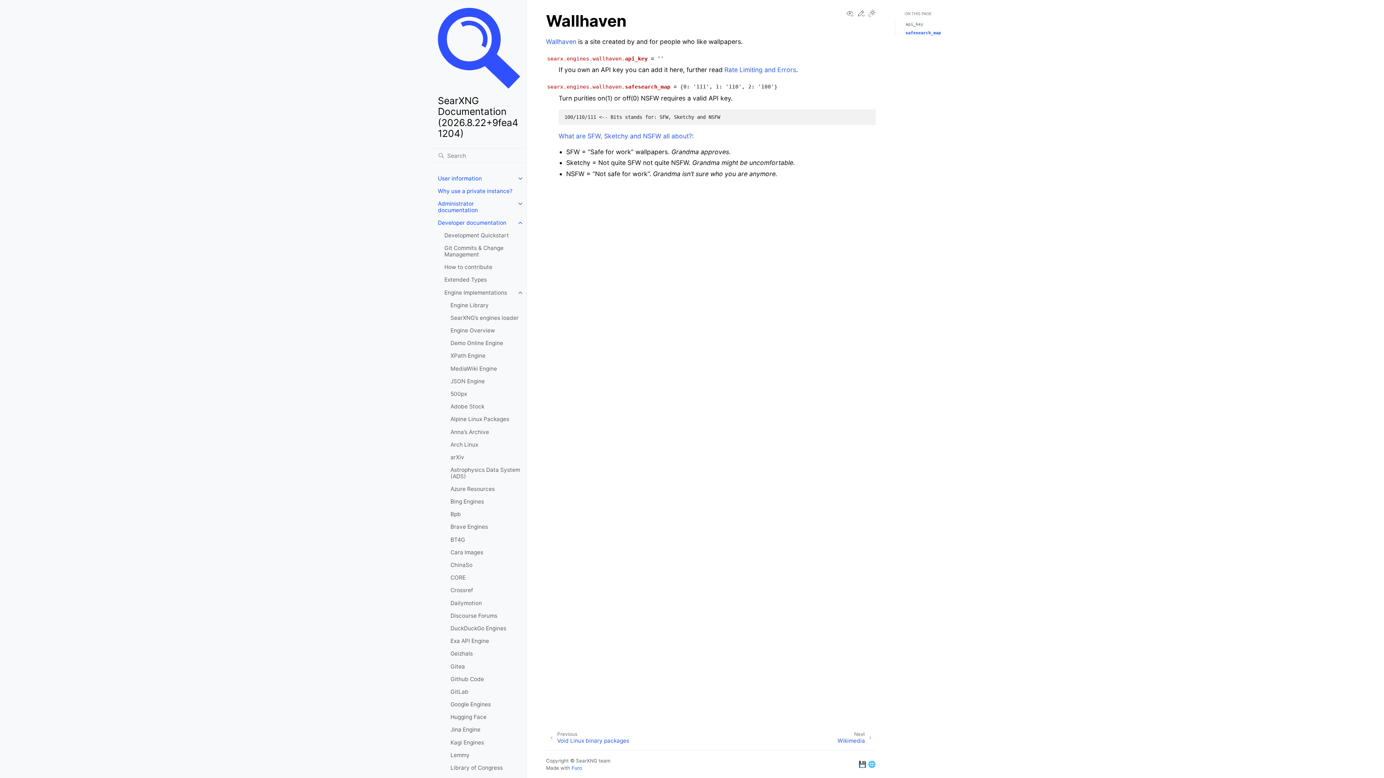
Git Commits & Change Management (474, 251)
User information (460, 178)
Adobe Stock (467, 406)
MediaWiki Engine (474, 368)
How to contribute (468, 267)
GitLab (460, 691)
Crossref (462, 590)
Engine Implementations (475, 292)
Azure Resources (473, 489)
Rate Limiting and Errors (760, 69)
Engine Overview (473, 330)
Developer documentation (472, 222)
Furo (577, 768)
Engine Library (470, 305)
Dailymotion (466, 603)
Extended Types (465, 279)
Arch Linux (464, 444)
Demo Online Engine (477, 343)
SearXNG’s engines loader (485, 317)
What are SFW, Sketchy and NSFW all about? (625, 136)
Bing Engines (467, 501)
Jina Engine (465, 729)
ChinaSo (462, 565)
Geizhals (462, 653)
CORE (458, 577)
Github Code (467, 679)
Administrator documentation (458, 207)
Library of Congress (477, 767)
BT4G (458, 539)
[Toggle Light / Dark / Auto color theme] (872, 14)
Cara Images (467, 552)
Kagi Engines (467, 742)
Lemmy (460, 755)
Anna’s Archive (470, 432)
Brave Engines (469, 526)
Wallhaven (561, 41)
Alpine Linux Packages (480, 419)
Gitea (458, 666)
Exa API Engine (470, 641)
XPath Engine (468, 355)
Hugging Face (469, 717)
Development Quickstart (476, 235)
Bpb (456, 514)
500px (459, 393)
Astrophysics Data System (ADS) (485, 473)
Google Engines (471, 704)
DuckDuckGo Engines (478, 628)
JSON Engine (468, 381)
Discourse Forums (474, 615)
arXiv (457, 457)
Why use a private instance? (475, 191)
